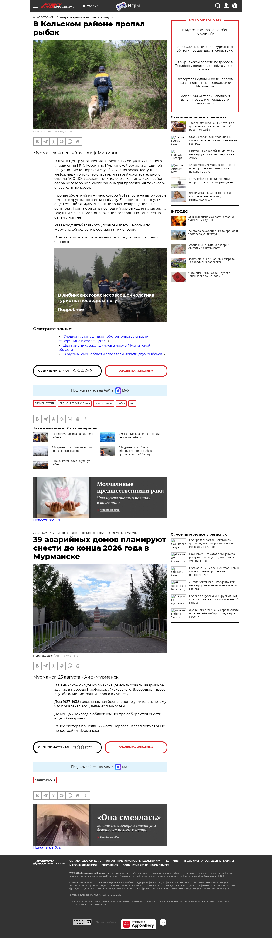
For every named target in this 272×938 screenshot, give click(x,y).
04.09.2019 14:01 (43, 17)
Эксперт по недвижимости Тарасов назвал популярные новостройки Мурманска (205, 82)
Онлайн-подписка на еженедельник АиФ (133, 861)
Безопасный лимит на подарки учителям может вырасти (208, 246)
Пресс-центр (110, 865)
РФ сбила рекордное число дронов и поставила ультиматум (213, 233)
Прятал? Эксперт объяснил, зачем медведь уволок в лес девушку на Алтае (211, 154)
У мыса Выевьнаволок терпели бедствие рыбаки (139, 435)
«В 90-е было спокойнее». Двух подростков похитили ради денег (211, 180)
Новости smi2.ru (47, 520)
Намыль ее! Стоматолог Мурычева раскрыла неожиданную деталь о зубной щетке (212, 557)
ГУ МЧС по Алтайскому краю (52, 131)
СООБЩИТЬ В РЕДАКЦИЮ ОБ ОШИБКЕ (146, 865)
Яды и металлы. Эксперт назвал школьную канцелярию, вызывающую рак (210, 196)
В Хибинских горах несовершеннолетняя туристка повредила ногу (106, 298)
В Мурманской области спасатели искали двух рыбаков (112, 354)
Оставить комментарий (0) (136, 370)
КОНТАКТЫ (172, 861)
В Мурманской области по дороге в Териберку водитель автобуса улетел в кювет (205, 65)
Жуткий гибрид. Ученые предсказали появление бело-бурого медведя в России (214, 613)
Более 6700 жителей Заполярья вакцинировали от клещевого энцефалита (205, 99)
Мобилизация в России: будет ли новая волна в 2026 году (210, 274)
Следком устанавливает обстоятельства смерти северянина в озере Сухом (104, 339)
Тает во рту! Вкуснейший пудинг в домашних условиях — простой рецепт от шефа (211, 126)
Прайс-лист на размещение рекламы (209, 861)
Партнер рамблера (106, 922)
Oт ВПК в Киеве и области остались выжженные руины (211, 219)
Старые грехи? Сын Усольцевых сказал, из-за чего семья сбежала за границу (213, 140)
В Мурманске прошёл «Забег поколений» (205, 31)
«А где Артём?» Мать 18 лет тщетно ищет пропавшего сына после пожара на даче (212, 168)
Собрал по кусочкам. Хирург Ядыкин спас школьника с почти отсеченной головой (213, 599)
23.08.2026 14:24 (43, 532)
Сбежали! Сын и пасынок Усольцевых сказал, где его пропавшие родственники (214, 571)
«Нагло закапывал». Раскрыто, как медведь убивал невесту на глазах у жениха (213, 585)
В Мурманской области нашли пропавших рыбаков (71, 449)
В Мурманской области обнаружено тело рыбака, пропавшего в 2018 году (136, 451)
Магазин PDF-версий (83, 865)
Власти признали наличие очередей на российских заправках (212, 260)
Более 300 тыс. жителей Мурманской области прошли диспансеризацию (205, 48)
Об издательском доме (85, 861)
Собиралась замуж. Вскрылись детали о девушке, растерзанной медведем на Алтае (211, 543)
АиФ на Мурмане (66, 655)
